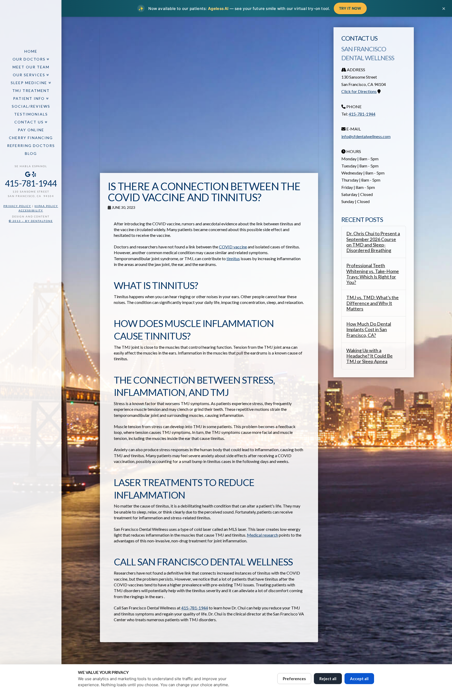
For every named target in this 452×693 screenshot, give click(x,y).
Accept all (359, 678)
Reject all (327, 678)
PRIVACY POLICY (17, 206)
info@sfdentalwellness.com (366, 136)
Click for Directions (359, 91)
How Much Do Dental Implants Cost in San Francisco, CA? (368, 329)
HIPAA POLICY (46, 206)
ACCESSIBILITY (31, 210)
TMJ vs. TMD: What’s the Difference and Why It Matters (372, 303)
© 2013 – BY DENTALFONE (31, 220)
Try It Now (350, 8)
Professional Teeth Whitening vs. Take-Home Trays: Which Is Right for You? (372, 274)
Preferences (294, 678)
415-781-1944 (31, 183)
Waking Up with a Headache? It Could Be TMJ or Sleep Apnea (369, 356)
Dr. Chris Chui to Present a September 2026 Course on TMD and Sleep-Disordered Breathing (373, 242)
